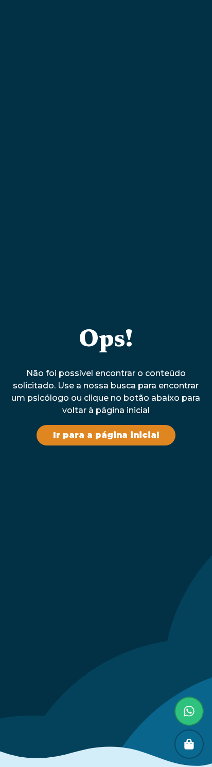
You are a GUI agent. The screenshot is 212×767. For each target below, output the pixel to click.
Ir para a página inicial (106, 435)
